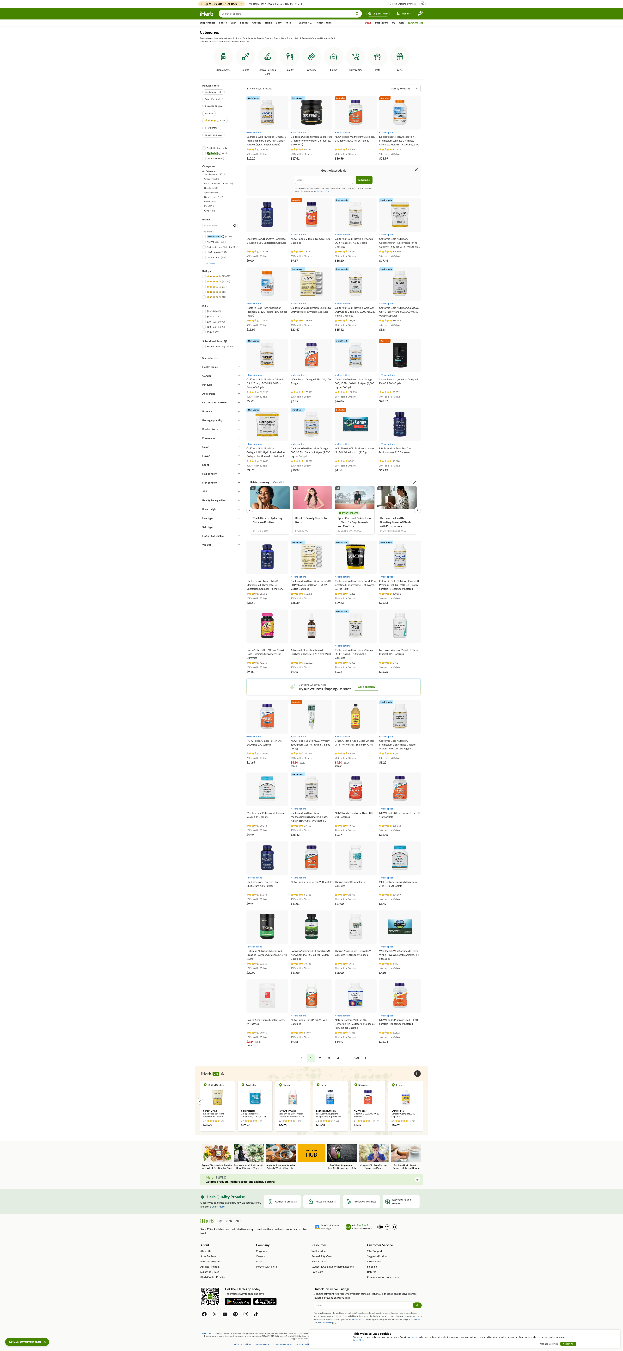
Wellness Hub (415, 22)
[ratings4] (218, 281)
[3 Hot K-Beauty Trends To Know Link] (312, 497)
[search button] (357, 14)
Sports (223, 22)
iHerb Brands (212, 127)
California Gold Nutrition (219, 247)
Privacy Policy (414, 1319)
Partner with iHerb (266, 1266)
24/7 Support (374, 1250)
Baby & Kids (355, 69)
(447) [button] (209, 210)
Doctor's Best (213, 257)
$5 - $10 (211, 316)
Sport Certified (212, 99)
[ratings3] (217, 287)
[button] (422, 3)
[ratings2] (216, 292)
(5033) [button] (211, 192)
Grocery (256, 22)
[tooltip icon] (222, 1073)
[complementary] (283, 1344)
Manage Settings (549, 1343)
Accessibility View (322, 1256)
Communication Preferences (383, 1276)
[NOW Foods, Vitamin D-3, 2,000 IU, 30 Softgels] (247, 1101)
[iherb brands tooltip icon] (222, 236)
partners (416, 1337)
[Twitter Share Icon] (214, 1314)
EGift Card (317, 1271)
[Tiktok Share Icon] (256, 1314)
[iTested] (212, 153)
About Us (205, 1250)
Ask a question (366, 686)
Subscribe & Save (213, 134)
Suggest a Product (377, 1256)
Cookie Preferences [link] (283, 1344)
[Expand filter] (239, 358)
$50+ (209, 332)
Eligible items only (216, 346)
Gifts (400, 69)
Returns (371, 1271)
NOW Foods (213, 241)
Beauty (244, 22)
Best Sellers (381, 22)
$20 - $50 (211, 326)
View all (277, 482)
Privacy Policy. (323, 191)
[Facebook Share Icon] (204, 1314)
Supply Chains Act (263, 1344)
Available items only (217, 148)
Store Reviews (208, 1256)
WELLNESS (311, 1153)
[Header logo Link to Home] (207, 13)
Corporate (262, 1250)
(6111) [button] (218, 183)
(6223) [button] (212, 178)
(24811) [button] (215, 174)
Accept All (568, 1343)
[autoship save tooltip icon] (225, 341)
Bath (233, 22)
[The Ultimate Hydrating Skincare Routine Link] (270, 497)
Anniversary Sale (213, 92)
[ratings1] (216, 297)
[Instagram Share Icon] (245, 1314)
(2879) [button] (213, 197)
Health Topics (324, 22)
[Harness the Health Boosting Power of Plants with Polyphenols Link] (397, 497)
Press (259, 1261)
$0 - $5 (210, 311)
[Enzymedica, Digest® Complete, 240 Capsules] (285, 1101)
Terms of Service (324, 1322)
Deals (368, 22)
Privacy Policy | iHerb (243, 1344)
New (401, 22)
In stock (209, 113)
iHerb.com (206, 1333)
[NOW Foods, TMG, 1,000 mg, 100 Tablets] (322, 1099)
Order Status (374, 1261)
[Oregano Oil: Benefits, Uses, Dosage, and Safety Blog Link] (374, 1157)
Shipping (372, 1266)
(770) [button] (210, 201)
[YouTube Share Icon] (225, 1314)
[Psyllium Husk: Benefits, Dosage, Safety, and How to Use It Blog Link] (406, 1157)
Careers (260, 1256)
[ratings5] (218, 276)
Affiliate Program (210, 1266)
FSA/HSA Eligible (213, 106)
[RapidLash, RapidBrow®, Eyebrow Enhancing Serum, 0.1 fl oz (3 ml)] (398, 1101)
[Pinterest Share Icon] (235, 1314)
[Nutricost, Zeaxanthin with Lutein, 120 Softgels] (360, 1101)
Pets (288, 22)
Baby (279, 22)
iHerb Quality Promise (212, 1276)
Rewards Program (210, 1261)
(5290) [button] (211, 188)
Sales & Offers (319, 1261)
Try (393, 22)
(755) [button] (209, 206)
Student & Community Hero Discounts (333, 1266)
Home (268, 22)
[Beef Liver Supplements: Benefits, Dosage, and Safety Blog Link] (342, 1157)
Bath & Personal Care (267, 71)
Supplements (207, 22)
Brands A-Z (305, 22)
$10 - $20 (211, 321)
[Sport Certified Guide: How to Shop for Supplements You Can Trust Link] (354, 497)
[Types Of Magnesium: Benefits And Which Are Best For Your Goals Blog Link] (217, 1157)
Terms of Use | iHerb (304, 1344)
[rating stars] (252, 149)
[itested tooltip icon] (219, 153)
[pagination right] (365, 1058)
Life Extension (214, 252)
